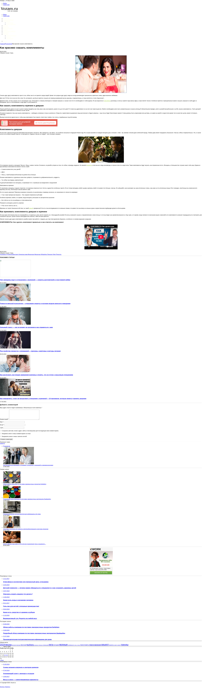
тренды (124, 644)
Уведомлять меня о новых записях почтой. (14, 436)
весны (8, 644)
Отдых (5, 30)
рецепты (111, 645)
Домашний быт (8, 20)
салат (115, 645)
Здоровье (6, 21)
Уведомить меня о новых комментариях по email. (16, 433)
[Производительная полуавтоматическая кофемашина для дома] (12, 512)
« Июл (2, 660)
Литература (9, 38)
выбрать (30, 645)
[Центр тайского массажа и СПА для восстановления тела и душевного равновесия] (12, 542)
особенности (71, 645)
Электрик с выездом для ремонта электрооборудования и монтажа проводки (25, 529)
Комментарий (4, 419)
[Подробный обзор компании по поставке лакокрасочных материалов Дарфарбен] (12, 497)
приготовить (84, 645)
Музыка (8, 37)
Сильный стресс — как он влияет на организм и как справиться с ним (26, 327)
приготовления (95, 645)
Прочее (5, 34)
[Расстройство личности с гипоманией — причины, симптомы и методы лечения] (15, 348)
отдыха (78, 645)
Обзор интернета (11, 35)
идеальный (45, 645)
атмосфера (107, 100)
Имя (1, 422)
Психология (9, 23)
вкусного (14, 645)
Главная (2, 44)
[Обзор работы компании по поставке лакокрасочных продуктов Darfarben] (12, 482)
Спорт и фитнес (11, 24)
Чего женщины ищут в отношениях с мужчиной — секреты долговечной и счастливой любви (35, 280)
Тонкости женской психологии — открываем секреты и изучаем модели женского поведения (35, 303)
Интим (5, 25)
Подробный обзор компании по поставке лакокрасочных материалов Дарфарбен (27, 499)
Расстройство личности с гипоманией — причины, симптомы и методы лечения (30, 351)
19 (5, 655)
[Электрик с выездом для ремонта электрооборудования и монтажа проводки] (12, 527)
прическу (89, 165)
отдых (75, 645)
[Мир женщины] (9, 12)
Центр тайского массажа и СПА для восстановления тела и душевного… (24, 544)
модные (63, 644)
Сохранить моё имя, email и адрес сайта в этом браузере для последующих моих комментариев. (30, 430)
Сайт (1, 427)
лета (51, 644)
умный (31, 208)
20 (7, 655)
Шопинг (6, 32)
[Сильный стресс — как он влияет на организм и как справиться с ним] (15, 324)
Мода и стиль (8, 28)
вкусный (24, 645)
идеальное (40, 645)
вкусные (18, 645)
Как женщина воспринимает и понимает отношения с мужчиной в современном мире (28, 465)
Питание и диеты (9, 31)
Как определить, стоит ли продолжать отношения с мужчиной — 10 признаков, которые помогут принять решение (43, 398)
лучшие (56, 645)
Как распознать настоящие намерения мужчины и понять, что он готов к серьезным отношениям (36, 375)
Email (2, 425)
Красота (6, 27)
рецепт (105, 644)
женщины (36, 645)
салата (118, 645)
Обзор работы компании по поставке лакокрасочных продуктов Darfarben (24, 484)
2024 (2, 644)
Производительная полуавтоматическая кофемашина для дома (22, 514)
